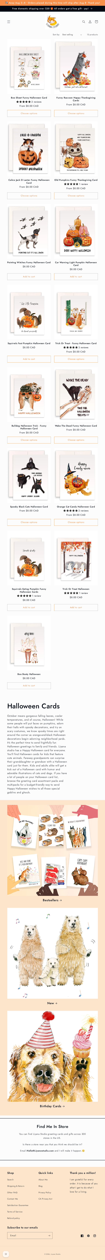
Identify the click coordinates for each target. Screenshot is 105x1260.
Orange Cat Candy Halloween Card (76, 506)
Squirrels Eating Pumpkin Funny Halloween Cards (29, 590)
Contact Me (12, 1198)
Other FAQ (12, 1192)
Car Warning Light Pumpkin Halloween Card (76, 264)
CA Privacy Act (45, 1198)
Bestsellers (50, 900)
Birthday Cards (50, 1106)
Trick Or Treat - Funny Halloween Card (76, 343)
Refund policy (13, 1218)
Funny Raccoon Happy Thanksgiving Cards (75, 99)
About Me (43, 1179)
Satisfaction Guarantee (17, 1205)
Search (10, 1179)
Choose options (29, 113)
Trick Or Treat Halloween (76, 589)
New (50, 1003)
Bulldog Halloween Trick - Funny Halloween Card (29, 427)
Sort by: (56, 34)
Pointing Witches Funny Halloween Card (29, 262)
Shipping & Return (15, 1186)
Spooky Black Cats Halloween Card (29, 506)
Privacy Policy (45, 1192)
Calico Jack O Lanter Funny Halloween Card (28, 181)
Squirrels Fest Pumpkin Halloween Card (29, 343)
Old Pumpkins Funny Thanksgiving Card (75, 180)
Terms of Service (15, 1211)
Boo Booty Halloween (29, 674)
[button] (8, 22)
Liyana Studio (56, 1254)
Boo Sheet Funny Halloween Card (29, 97)
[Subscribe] (49, 1235)
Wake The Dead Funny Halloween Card (76, 425)
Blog (41, 1186)
